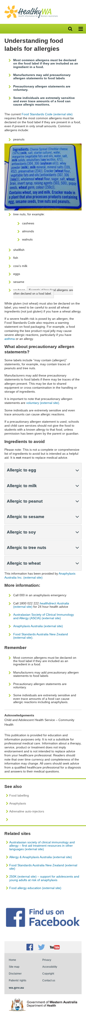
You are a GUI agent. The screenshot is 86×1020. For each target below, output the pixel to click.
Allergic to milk (22, 485)
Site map (14, 966)
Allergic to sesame (25, 516)
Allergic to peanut (25, 501)
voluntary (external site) (42, 403)
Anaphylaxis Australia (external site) (38, 626)
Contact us (48, 980)
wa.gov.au (16, 987)
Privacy (46, 959)
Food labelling (19, 795)
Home (12, 959)
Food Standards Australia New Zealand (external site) (40, 635)
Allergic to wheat (24, 563)
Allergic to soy (21, 532)
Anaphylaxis (17, 803)
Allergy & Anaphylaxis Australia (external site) (40, 857)
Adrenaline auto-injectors (26, 811)
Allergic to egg (21, 470)
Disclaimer (15, 973)
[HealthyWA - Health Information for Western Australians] (31, 6)
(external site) (41, 605)
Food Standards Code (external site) (47, 114)
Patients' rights (17, 980)
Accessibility (49, 966)
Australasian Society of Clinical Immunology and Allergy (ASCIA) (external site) (43, 616)
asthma (9, 339)
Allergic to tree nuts (26, 547)
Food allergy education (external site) (35, 888)
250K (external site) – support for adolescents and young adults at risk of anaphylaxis (44, 878)
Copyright (48, 973)
